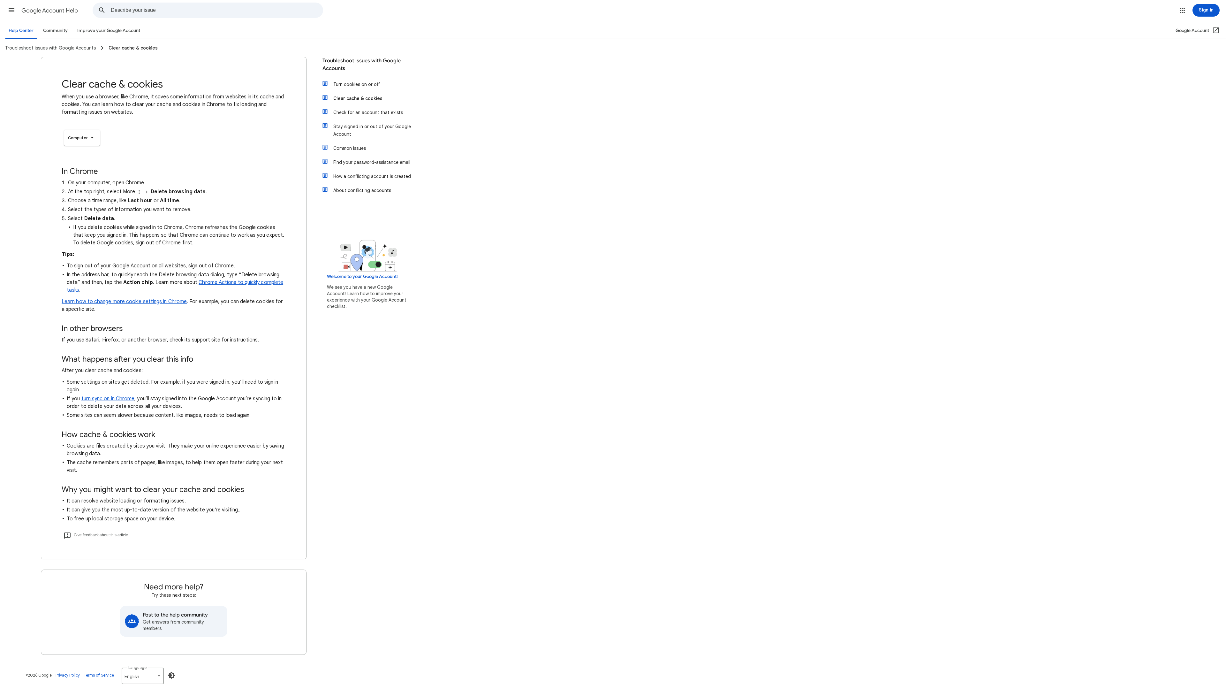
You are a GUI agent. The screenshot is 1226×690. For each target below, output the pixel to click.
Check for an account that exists (368, 112)
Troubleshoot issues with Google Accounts (361, 64)
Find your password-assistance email (371, 162)
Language (137, 667)
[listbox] (82, 138)
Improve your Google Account (108, 30)
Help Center (21, 30)
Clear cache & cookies (357, 98)
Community (55, 30)
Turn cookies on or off (356, 84)
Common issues (349, 148)
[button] (11, 10)
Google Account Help (49, 10)
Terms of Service (99, 675)
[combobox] (217, 10)
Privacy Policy (68, 675)
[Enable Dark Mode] (171, 675)
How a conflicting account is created (372, 176)
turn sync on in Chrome (108, 398)
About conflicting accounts (362, 190)
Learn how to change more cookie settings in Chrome (124, 301)
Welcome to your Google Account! (362, 276)
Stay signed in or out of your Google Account (372, 130)
